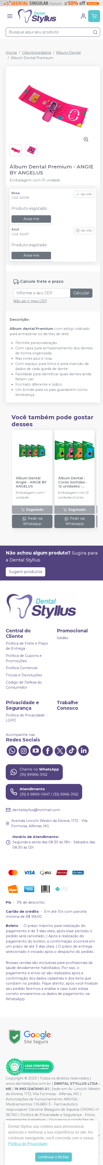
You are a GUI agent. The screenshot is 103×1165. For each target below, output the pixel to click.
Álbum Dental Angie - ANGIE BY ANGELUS (31, 482)
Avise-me (31, 219)
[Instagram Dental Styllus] (24, 750)
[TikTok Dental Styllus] (72, 750)
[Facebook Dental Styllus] (48, 750)
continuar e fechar (53, 1157)
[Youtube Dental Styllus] (36, 750)
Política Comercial (21, 668)
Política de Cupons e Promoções (24, 658)
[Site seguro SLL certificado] (30, 1037)
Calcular (81, 293)
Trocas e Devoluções (24, 675)
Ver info (86, 194)
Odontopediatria (36, 52)
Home (11, 52)
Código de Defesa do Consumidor (24, 685)
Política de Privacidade (27, 1144)
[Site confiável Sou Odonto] (30, 1067)
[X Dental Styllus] (60, 750)
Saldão (62, 638)
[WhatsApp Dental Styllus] (12, 750)
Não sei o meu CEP (30, 301)
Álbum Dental (68, 52)
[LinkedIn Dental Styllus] (84, 750)
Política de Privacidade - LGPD (26, 718)
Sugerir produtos (25, 571)
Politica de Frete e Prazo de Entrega (27, 646)
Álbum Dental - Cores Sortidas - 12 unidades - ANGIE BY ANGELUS (72, 482)
